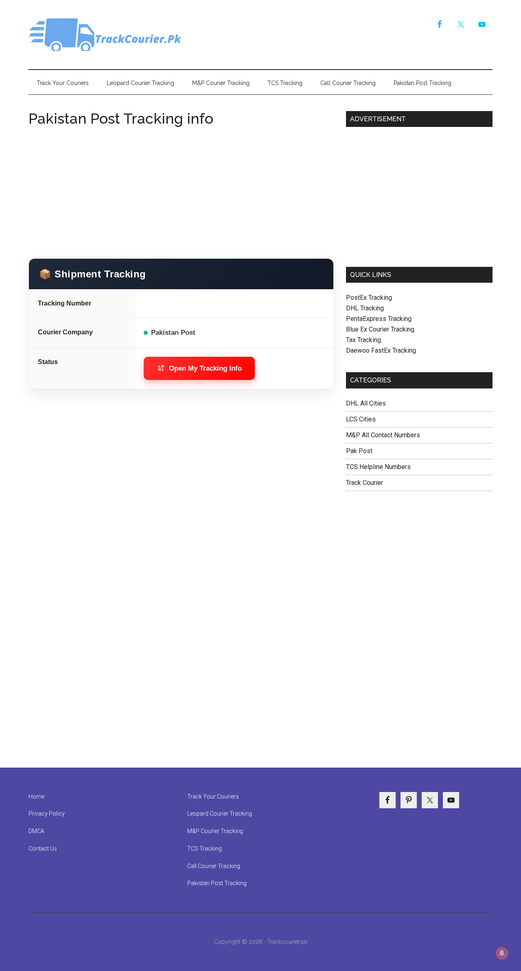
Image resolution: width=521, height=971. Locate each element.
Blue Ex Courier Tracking (380, 329)
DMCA (36, 831)
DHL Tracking (365, 308)
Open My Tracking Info (205, 368)
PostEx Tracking (369, 297)
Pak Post (359, 451)
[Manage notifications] (501, 953)
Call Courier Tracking (213, 866)
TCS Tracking (204, 848)
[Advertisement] (181, 189)
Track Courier (105, 34)
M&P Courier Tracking (215, 831)
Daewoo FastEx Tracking (381, 350)
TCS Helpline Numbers (378, 467)
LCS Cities (361, 419)
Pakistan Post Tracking (217, 883)
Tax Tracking (363, 340)
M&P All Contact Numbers (383, 435)
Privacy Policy (46, 813)
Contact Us (42, 848)
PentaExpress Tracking (379, 319)
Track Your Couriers (213, 796)
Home (36, 796)
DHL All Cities (366, 403)
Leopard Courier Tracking (219, 813)
